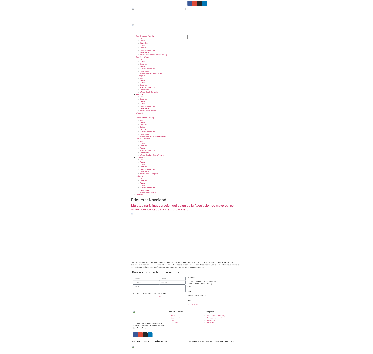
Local (142, 38)
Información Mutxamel (148, 111)
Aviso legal (136, 341)
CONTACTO (156, 2)
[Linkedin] (204, 3)
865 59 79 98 (192, 304)
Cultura (142, 45)
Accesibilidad (163, 341)
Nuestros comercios (147, 50)
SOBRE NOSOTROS (139, 2)
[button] (159, 115)
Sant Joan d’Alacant (143, 57)
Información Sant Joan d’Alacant (152, 73)
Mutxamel (139, 94)
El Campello (140, 76)
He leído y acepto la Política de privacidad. (151, 293)
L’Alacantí (139, 113)
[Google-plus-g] (194, 3)
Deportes (143, 64)
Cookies (154, 341)
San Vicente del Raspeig (145, 36)
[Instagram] (199, 3)
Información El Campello (149, 92)
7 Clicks (231, 341)
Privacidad (145, 341)
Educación (144, 43)
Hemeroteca (144, 52)
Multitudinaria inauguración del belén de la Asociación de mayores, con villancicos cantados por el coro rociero (183, 207)
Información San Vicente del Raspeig (153, 55)
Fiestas (142, 41)
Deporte (143, 48)
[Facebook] (189, 3)
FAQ (149, 2)
